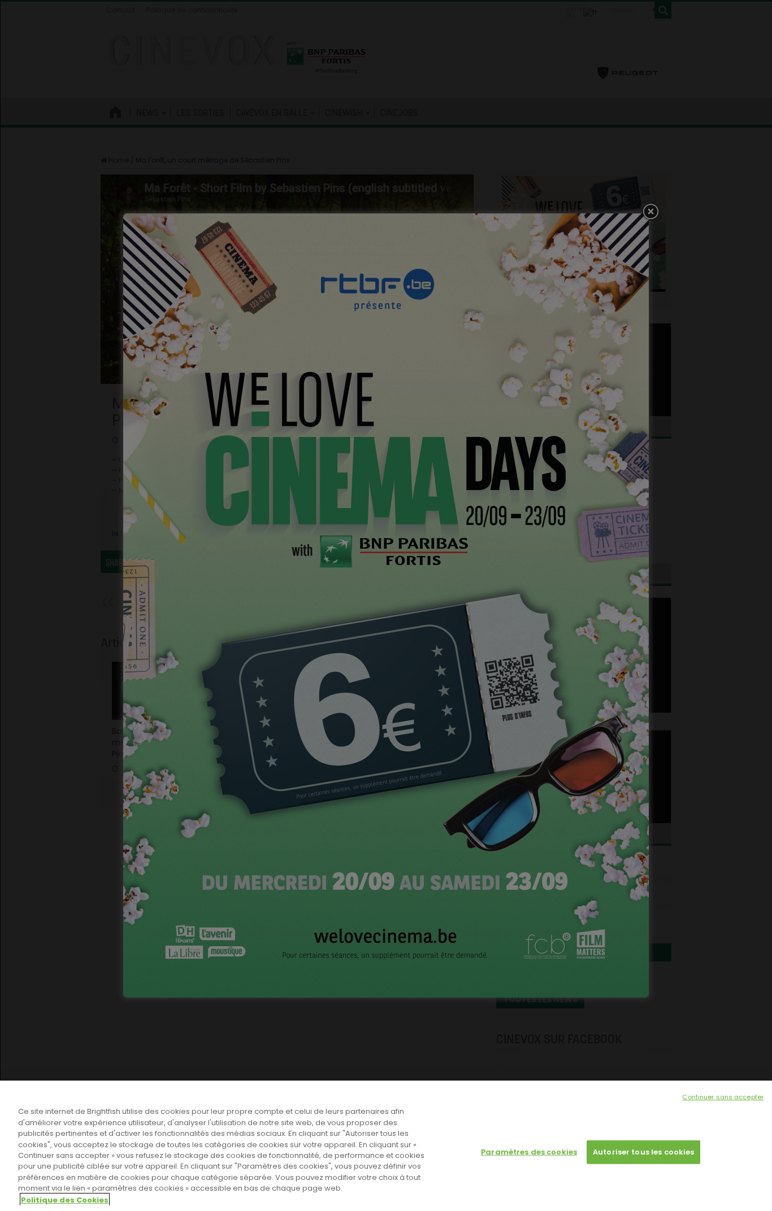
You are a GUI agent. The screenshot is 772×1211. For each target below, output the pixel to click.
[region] (386, 1146)
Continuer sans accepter (723, 1096)
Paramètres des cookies (529, 1152)
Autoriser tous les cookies (643, 1152)
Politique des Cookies (65, 1199)
